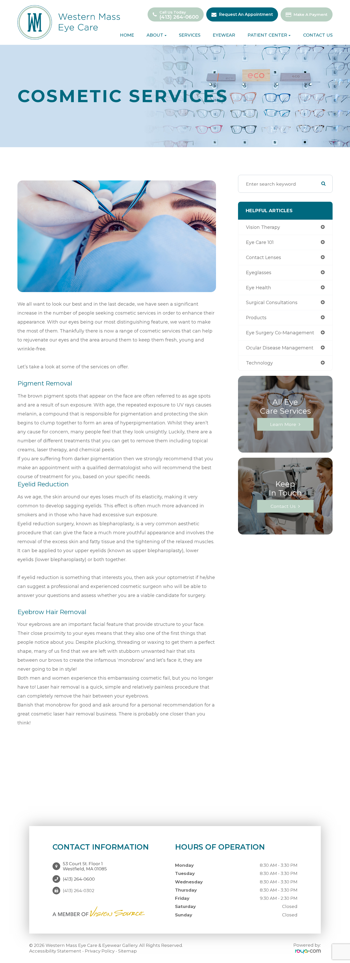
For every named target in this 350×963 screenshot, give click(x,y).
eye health (258, 287)
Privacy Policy (100, 951)
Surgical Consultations (271, 302)
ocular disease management (279, 347)
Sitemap (127, 951)
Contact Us (318, 35)
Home (127, 35)
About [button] (155, 35)
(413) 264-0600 (179, 17)
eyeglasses (258, 272)
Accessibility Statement (55, 951)
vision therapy (263, 227)
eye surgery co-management (280, 332)
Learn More (283, 424)
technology (259, 363)
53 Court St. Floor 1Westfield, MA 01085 (85, 866)
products (256, 317)
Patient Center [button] (267, 35)
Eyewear (224, 35)
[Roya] (308, 951)
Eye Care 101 (260, 242)
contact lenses (263, 257)
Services (189, 35)
